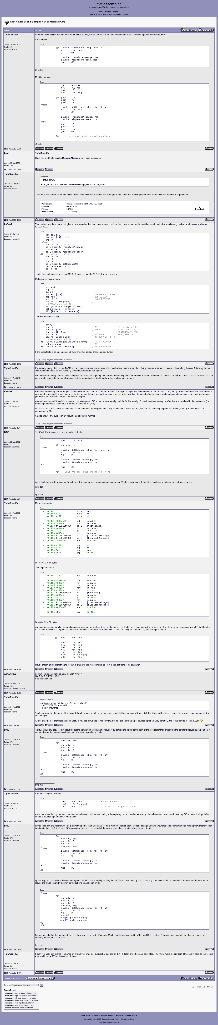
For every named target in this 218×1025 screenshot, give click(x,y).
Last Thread (196, 987)
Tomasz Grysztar (108, 1019)
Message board (131, 1015)
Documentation (107, 1015)
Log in (125, 14)
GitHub (123, 1019)
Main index (85, 1015)
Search (108, 11)
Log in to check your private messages (105, 14)
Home (101, 11)
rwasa (116, 1022)
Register (116, 11)
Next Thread (208, 987)
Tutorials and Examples (29, 22)
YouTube (130, 1019)
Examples (119, 1015)
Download (96, 1015)
